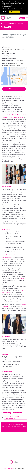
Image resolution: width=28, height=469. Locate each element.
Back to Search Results (13, 23)
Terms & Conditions (18, 468)
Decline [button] (5, 11)
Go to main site (8, 468)
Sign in (22, 18)
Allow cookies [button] (14, 11)
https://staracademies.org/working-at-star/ (14, 427)
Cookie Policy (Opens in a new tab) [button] (12, 8)
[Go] (6, 17)
